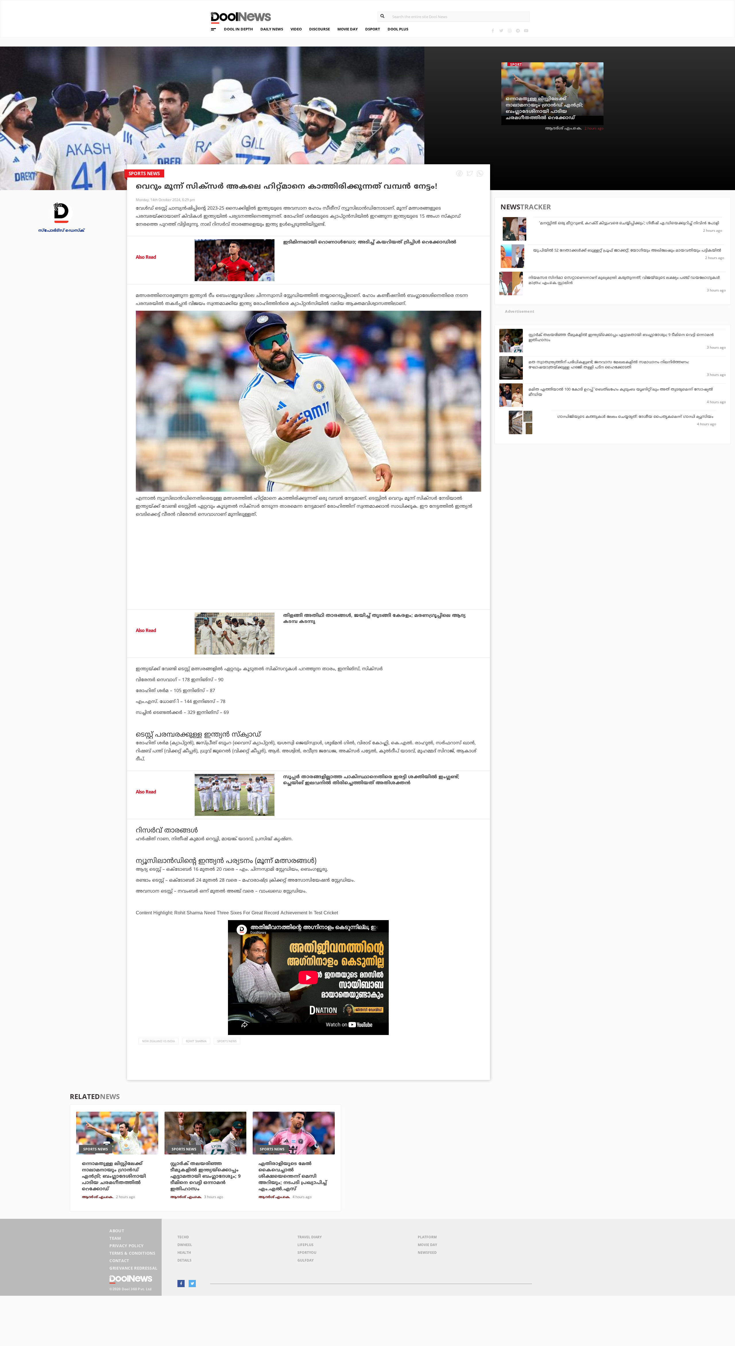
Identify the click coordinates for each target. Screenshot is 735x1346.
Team (115, 1238)
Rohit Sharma (196, 1041)
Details (184, 1260)
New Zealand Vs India (158, 1041)
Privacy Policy (126, 1245)
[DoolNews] (238, 17)
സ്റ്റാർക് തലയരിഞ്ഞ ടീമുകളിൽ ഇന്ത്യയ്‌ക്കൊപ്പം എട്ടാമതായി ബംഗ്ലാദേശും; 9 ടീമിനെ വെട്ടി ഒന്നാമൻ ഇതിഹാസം (205, 1176)
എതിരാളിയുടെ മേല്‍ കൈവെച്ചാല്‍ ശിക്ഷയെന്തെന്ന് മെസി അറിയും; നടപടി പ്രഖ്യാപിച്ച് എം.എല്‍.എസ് (292, 1176)
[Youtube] (526, 30)
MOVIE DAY (347, 29)
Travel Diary (309, 1237)
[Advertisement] (308, 579)
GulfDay (305, 1260)
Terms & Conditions (132, 1253)
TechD (183, 1237)
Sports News (227, 1041)
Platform (427, 1237)
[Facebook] (492, 30)
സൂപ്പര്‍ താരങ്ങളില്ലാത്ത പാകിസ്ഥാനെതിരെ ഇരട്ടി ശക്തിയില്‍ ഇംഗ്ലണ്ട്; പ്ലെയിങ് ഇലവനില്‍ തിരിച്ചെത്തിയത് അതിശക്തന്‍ (371, 780)
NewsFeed (427, 1252)
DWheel (184, 1244)
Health (184, 1252)
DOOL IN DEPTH (238, 29)
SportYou (306, 1252)
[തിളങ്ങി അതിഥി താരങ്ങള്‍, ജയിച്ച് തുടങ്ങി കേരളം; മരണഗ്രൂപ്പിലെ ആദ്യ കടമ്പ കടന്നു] (234, 633)
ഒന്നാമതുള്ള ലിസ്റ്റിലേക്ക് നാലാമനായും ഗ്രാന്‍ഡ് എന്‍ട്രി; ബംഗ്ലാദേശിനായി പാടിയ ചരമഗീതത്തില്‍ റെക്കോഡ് (544, 108)
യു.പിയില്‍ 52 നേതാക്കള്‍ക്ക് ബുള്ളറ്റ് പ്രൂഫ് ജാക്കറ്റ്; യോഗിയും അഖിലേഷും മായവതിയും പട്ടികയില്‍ (627, 250)
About (116, 1230)
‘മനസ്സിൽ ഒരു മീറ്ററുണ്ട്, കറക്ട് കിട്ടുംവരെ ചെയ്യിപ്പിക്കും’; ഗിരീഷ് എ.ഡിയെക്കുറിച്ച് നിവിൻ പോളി (629, 223)
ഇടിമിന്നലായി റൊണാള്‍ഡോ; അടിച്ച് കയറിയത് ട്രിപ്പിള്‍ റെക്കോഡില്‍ (369, 242)
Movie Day (427, 1244)
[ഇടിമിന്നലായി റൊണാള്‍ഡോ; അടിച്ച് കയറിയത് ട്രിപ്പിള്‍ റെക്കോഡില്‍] (234, 260)
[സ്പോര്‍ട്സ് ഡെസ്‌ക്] (61, 212)
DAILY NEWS (271, 29)
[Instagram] (509, 30)
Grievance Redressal (133, 1268)
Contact (119, 1260)
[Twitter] (501, 30)
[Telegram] (517, 30)
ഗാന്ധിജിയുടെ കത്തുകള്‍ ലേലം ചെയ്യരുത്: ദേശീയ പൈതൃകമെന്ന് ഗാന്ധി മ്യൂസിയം (635, 417)
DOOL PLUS (398, 29)
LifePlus (305, 1244)
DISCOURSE (319, 29)
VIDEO (296, 29)
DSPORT (372, 29)
